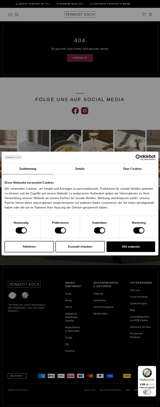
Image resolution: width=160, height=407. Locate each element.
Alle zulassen (131, 246)
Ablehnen (29, 246)
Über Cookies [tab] (132, 168)
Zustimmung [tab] (27, 168)
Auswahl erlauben (80, 246)
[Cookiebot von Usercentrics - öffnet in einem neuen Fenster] (138, 157)
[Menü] (153, 368)
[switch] (60, 230)
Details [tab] (80, 168)
